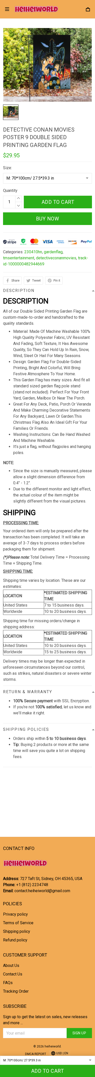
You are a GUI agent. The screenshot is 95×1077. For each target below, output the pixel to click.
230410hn (33, 251)
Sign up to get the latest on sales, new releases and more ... (45, 1019)
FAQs (8, 982)
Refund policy (15, 940)
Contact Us (12, 974)
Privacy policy (15, 914)
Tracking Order (16, 991)
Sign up (79, 1033)
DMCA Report (35, 1054)
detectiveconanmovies (56, 258)
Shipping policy (16, 931)
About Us (11, 965)
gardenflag (53, 251)
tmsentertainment (18, 258)
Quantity (10, 190)
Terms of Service (18, 922)
